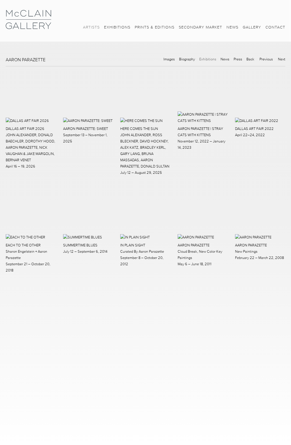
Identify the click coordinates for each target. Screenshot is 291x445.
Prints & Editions (154, 27)
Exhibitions (117, 27)
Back (250, 59)
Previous (266, 59)
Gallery (252, 27)
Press (238, 59)
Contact (275, 27)
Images (169, 59)
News (232, 27)
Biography (187, 59)
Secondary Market (200, 27)
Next (281, 59)
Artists (91, 27)
